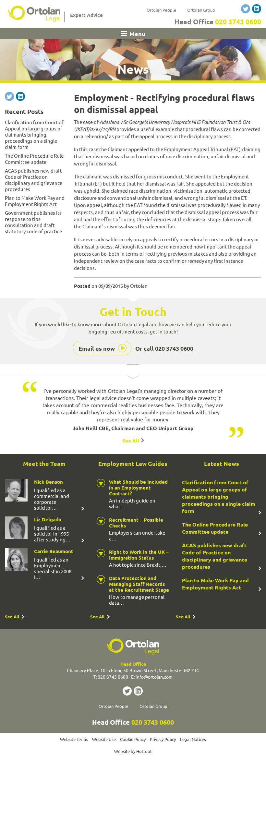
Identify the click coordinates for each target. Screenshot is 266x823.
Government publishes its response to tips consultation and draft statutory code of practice (33, 222)
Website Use (104, 739)
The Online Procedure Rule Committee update (34, 158)
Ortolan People (161, 10)
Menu (137, 33)
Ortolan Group (201, 10)
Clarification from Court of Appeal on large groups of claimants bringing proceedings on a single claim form (34, 134)
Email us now (97, 348)
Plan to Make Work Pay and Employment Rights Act (35, 201)
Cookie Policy (133, 739)
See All (130, 440)
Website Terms (74, 739)
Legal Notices (193, 739)
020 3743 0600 (238, 21)
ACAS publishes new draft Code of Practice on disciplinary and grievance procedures (33, 179)
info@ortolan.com (154, 677)
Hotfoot (144, 751)
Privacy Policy (163, 739)
